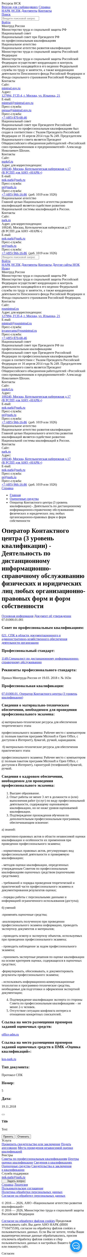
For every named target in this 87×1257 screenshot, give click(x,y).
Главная (15, 495)
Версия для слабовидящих (20, 7)
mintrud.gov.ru (11, 88)
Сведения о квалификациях (53, 1162)
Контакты (45, 10)
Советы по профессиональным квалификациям (34, 1159)
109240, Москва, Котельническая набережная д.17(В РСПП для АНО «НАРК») (36, 170)
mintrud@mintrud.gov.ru (17, 103)
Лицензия (21, 1184)
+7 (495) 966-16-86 (14, 194)
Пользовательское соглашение (22, 1188)
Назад (6, 268)
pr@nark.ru (9, 187)
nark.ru (6, 220)
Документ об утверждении (52, 616)
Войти (6, 22)
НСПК (16, 10)
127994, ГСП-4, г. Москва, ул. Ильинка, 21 (31, 95)
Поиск (6, 14)
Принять (8, 1136)
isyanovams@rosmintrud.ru (19, 330)
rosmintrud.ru (10, 308)
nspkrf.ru (7, 161)
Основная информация (17, 616)
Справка (44, 7)
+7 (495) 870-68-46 (14, 117)
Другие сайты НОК (66, 264)
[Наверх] (3, 1114)
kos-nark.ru (9, 1059)
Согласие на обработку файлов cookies (28, 1221)
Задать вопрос (16, 1181)
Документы (29, 10)
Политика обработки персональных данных (32, 1192)
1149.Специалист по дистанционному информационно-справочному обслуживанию (40, 660)
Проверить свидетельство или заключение (31, 1144)
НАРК (6, 10)
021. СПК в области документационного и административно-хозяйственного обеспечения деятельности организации (34, 639)
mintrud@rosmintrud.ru (17, 323)
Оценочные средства (24, 498)
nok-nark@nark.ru (13, 180)
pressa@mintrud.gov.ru (16, 110)
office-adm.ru (10, 1034)
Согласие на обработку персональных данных (33, 1195)
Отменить (23, 1136)
